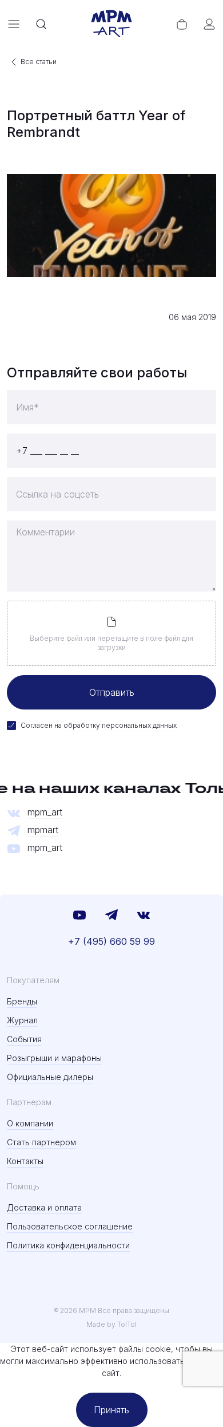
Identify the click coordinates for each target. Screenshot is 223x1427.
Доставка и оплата (44, 1207)
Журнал (22, 1020)
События (24, 1039)
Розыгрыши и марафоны (54, 1058)
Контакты (25, 1161)
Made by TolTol (111, 1324)
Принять (111, 1410)
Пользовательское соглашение (70, 1226)
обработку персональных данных (120, 725)
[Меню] (13, 24)
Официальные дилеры (50, 1077)
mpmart (42, 830)
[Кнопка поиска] (41, 24)
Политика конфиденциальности (68, 1245)
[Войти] (209, 24)
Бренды (22, 1001)
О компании (30, 1123)
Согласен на (99, 725)
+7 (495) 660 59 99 (111, 941)
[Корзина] (182, 24)
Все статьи (39, 61)
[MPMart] (111, 24)
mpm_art (44, 812)
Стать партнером (41, 1142)
